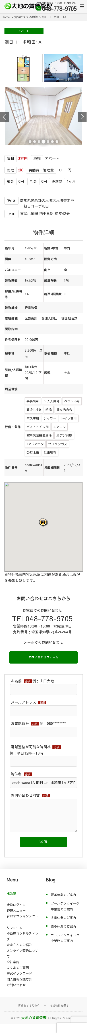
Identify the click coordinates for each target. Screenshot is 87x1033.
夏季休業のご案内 (63, 895)
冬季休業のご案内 (63, 917)
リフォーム (15, 927)
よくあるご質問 (18, 967)
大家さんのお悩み (19, 944)
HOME (11, 893)
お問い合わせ (16, 985)
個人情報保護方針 (19, 979)
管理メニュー (16, 910)
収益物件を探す (59, 1005)
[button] (43, 522)
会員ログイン (16, 904)
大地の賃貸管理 (33, 1017)
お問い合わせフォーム (43, 657)
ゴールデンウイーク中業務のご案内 (65, 906)
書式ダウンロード (19, 973)
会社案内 (13, 962)
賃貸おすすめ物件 (29, 1005)
